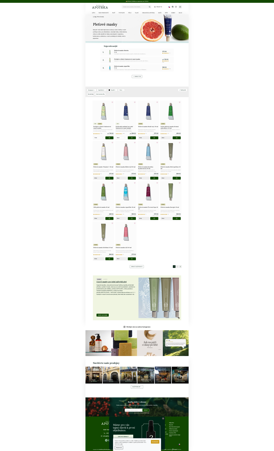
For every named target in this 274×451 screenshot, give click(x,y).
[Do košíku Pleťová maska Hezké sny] (154, 137)
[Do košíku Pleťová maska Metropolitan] (177, 178)
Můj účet (171, 424)
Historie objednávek (173, 430)
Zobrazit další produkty (137, 266)
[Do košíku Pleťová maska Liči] (132, 258)
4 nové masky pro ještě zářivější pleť (111, 282)
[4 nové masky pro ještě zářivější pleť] (158, 298)
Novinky (99, 279)
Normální (90, 94)
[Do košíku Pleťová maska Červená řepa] (154, 218)
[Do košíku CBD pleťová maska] (109, 218)
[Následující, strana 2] (177, 266)
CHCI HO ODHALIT (123, 436)
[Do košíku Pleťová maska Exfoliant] (109, 258)
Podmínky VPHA (172, 432)
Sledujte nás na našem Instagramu (138, 327)
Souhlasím (155, 441)
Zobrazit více (137, 76)
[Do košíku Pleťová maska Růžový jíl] (132, 178)
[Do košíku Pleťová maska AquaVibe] (132, 218)
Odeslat (146, 410)
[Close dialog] (163, 418)
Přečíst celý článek (102, 315)
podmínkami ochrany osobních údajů (141, 412)
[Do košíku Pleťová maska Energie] (177, 218)
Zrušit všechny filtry (100, 94)
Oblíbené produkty (173, 428)
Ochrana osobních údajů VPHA (174, 435)
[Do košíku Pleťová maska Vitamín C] (109, 178)
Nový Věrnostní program (174, 426)
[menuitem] (93, 12)
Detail (109, 137)
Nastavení (119, 447)
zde (121, 444)
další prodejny (136, 386)
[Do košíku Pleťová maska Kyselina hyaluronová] (154, 178)
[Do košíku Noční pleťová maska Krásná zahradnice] (177, 137)
